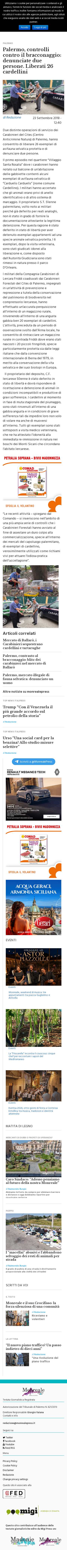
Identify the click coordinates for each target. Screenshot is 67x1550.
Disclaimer (8, 1470)
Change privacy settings (15, 1479)
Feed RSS (10, 1448)
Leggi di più (40, 27)
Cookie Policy (10, 1466)
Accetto (24, 27)
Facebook (9, 1441)
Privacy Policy (10, 1461)
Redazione (8, 1475)
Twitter (9, 1438)
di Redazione (12, 118)
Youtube (9, 1445)
